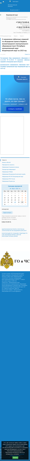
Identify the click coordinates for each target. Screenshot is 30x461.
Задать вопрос (7, 212)
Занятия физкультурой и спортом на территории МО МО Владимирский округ (14, 229)
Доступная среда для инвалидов (12, 5)
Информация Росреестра (8, 181)
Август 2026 (15, 188)
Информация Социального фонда (10, 167)
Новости (15, 36)
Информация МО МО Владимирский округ (12, 176)
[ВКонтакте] (1, 1)
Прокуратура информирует (9, 169)
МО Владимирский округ (5, 36)
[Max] (1, 3)
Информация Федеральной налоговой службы (13, 174)
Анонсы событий (6, 162)
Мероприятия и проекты (8, 164)
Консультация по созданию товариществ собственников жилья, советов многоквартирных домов (14, 234)
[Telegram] (4, 1)
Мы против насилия (14, 10)
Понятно (15, 457)
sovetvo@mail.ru (26, 25)
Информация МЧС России (8, 179)
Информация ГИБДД (7, 172)
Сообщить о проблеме (15, 109)
